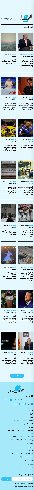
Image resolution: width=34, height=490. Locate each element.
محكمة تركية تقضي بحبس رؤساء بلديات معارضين (9, 233)
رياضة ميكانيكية (29, 440)
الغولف (11, 440)
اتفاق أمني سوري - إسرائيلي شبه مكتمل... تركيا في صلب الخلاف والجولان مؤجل (26, 276)
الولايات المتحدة (27, 54)
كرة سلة (23, 436)
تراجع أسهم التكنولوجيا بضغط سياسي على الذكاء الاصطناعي (10, 190)
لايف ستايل (29, 451)
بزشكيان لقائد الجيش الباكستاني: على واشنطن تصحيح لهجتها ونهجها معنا (26, 361)
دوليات (13, 54)
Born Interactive (19, 486)
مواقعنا (6, 18)
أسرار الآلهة (16, 420)
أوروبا (14, 97)
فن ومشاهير (29, 453)
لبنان (31, 181)
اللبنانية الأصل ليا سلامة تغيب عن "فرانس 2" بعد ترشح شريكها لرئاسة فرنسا (9, 106)
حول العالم (20, 457)
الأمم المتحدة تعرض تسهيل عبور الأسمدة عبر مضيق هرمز (9, 61)
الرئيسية (30, 410)
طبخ (12, 453)
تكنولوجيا (12, 352)
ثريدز (23, 404)
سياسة (31, 420)
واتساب (16, 404)
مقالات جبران (11, 430)
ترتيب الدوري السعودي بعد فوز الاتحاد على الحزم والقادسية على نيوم (9, 148)
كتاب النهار (30, 430)
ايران (31, 352)
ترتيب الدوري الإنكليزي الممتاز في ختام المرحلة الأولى (26, 147)
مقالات (31, 427)
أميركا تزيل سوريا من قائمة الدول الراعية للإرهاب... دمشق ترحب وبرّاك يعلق (9, 319)
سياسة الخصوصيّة (27, 468)
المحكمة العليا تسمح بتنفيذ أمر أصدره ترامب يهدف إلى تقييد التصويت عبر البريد (26, 63)
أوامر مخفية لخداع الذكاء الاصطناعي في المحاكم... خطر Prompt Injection (9, 361)
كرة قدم (30, 436)
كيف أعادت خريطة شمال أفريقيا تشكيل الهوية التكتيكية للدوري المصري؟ (26, 106)
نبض (29, 404)
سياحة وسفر (30, 457)
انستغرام (7, 400)
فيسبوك (23, 400)
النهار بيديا (30, 464)
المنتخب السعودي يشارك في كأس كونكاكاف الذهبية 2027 (27, 234)
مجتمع (24, 420)
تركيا (14, 225)
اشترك (6, 479)
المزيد (17, 375)
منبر (18, 430)
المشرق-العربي (28, 267)
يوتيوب (15, 400)
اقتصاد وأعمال (11, 181)
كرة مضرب (14, 436)
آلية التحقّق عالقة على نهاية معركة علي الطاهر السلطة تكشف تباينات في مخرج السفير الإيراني (25, 191)
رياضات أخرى (30, 443)
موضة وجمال (19, 453)
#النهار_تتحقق (28, 460)
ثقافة (14, 267)
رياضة (31, 97)
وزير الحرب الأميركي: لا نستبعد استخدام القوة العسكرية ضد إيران (25, 319)
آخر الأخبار (28, 27)
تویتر (29, 400)
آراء (23, 430)
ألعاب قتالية (19, 440)
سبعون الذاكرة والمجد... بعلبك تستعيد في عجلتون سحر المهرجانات (9, 275)
